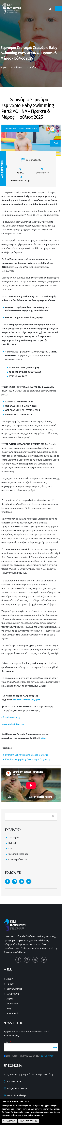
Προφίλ (10, 983)
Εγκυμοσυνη (12, 993)
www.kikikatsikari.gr (12, 724)
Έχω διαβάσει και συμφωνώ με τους (30, 1055)
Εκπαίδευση (17, 67)
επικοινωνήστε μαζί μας (26, 699)
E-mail (7, 1041)
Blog (8, 1008)
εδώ (43, 737)
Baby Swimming (14, 988)
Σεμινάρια (32, 67)
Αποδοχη (9, 1120)
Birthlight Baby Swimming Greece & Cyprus (26, 754)
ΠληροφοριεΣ (28, 1120)
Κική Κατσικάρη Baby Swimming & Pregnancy (27, 759)
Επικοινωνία (12, 1013)
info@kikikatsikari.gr (11, 717)
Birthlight (12, 842)
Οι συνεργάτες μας (18, 859)
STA (10, 848)
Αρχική (4, 67)
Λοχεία (9, 998)
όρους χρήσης (47, 1055)
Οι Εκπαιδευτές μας (18, 853)
